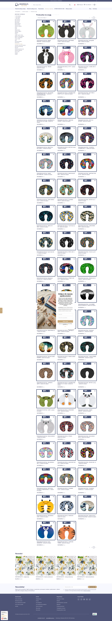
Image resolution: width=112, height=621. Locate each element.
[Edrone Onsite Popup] (56, 310)
